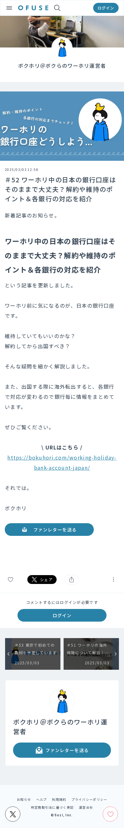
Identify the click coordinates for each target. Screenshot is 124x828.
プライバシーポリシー (89, 799)
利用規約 (59, 799)
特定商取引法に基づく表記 (52, 807)
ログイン (106, 7)
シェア (46, 579)
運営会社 (86, 807)
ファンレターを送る (55, 529)
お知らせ (24, 799)
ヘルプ (41, 799)
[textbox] (62, 388)
